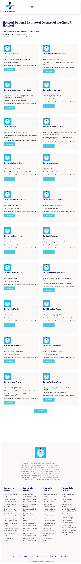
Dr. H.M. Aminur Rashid (52, 309)
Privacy (53, 556)
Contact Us (41, 556)
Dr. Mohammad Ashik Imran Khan (17, 90)
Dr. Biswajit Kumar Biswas (14, 163)
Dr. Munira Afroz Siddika (52, 90)
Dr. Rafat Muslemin (50, 236)
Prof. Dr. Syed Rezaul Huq (53, 126)
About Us (16, 556)
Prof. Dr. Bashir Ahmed (13, 345)
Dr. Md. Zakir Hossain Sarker (15, 199)
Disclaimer (64, 556)
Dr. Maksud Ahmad (50, 163)
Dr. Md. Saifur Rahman (52, 345)
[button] (32, 7)
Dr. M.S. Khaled (10, 126)
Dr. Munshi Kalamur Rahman (54, 53)
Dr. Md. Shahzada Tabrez (53, 199)
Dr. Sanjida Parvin (11, 53)
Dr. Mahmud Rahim (11, 309)
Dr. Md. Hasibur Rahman (13, 236)
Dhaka (6, 56)
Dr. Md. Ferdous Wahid (52, 382)
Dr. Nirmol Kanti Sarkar (13, 272)
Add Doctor (28, 556)
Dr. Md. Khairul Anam (12, 382)
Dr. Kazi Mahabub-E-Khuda (54, 272)
